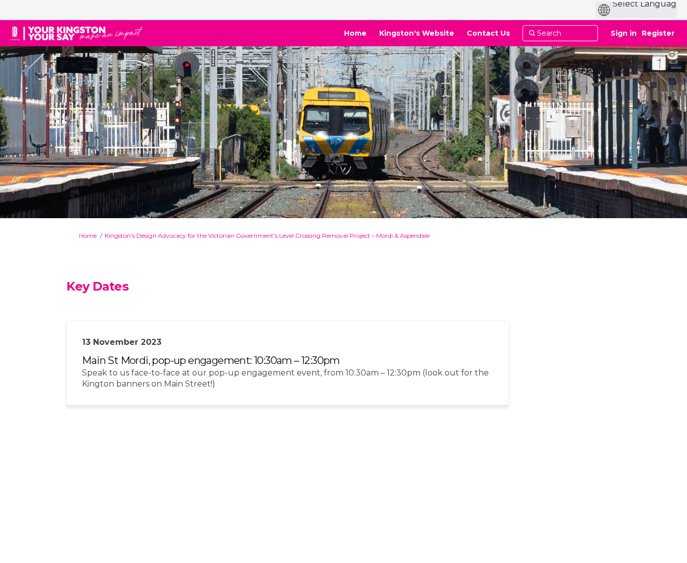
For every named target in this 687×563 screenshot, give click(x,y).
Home (88, 235)
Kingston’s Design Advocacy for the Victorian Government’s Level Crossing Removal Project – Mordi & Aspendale (267, 235)
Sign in (624, 33)
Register (658, 33)
